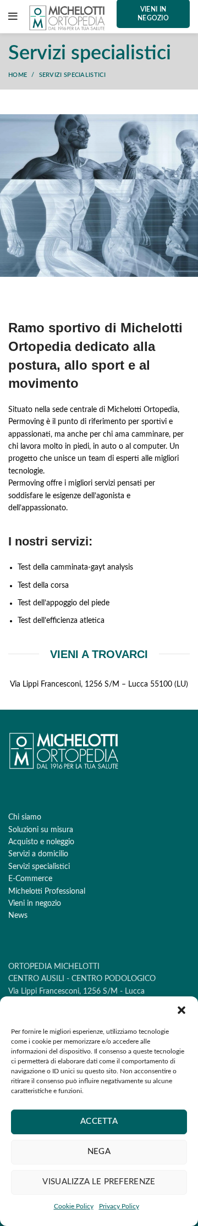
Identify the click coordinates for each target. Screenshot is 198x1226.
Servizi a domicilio (38, 854)
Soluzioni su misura (40, 830)
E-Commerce (30, 879)
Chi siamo (24, 817)
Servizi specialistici (39, 867)
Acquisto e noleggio (41, 842)
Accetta (99, 1121)
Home (17, 75)
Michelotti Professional (46, 891)
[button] (181, 1010)
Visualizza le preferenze (98, 1182)
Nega (99, 1151)
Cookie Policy (74, 1206)
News (18, 916)
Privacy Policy (119, 1206)
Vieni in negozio (34, 903)
